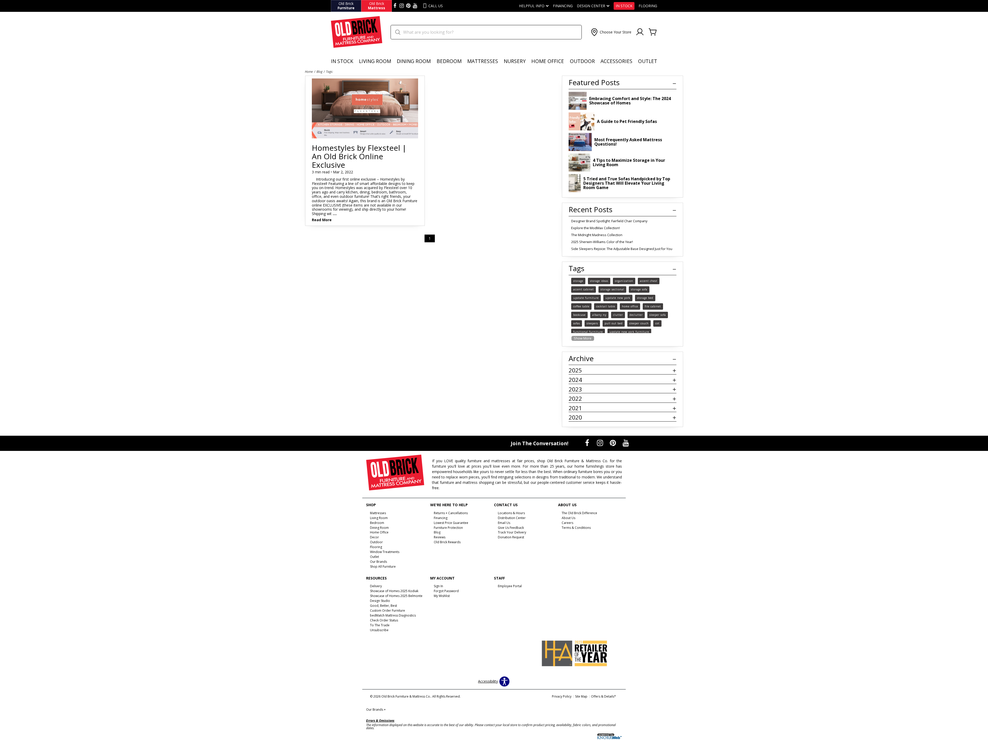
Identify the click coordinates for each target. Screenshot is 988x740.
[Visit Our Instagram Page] (600, 442)
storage (578, 281)
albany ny (599, 315)
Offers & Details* (603, 696)
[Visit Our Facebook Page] (587, 442)
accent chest (648, 281)
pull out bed (614, 323)
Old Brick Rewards (447, 542)
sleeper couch (639, 323)
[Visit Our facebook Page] (395, 6)
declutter (636, 315)
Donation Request (511, 537)
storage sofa (639, 289)
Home (309, 71)
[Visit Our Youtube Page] (626, 442)
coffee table (581, 306)
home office (630, 306)
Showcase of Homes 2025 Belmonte (396, 596)
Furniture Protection (448, 527)
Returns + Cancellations (451, 513)
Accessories (616, 61)
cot (657, 323)
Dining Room (414, 61)
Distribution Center (512, 518)
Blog (319, 71)
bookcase (579, 315)
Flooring (648, 6)
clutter (618, 315)
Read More (322, 220)
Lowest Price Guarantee (451, 522)
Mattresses (482, 61)
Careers (567, 522)
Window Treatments (384, 552)
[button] (610, 32)
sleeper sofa (657, 315)
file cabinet (653, 306)
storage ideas (599, 281)
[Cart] (652, 32)
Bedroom (449, 61)
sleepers (592, 323)
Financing (563, 6)
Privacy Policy (561, 696)
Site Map (581, 696)
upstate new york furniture (629, 332)
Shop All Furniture (383, 566)
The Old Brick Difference (579, 513)
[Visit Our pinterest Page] (408, 6)
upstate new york (617, 298)
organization (624, 281)
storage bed (645, 298)
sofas (576, 323)
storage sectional (612, 289)
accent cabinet (583, 289)
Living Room (375, 61)
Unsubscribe (379, 630)
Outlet (647, 61)
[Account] (640, 32)
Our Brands (376, 709)
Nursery (515, 61)
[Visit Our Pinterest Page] (613, 442)
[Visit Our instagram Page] (402, 6)
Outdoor (582, 61)
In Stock (624, 6)
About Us (568, 518)
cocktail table (605, 306)
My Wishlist (442, 596)
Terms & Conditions (576, 527)
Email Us (504, 522)
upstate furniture (586, 298)
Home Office (547, 61)
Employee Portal (510, 586)
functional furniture (588, 332)
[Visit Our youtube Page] (415, 6)
